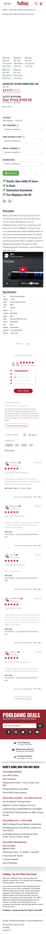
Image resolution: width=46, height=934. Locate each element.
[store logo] (23, 3)
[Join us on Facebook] (8, 732)
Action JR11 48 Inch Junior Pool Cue (22, 10)
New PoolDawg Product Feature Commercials (22, 824)
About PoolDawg (10, 863)
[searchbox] (13, 435)
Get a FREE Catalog (11, 775)
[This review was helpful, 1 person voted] (35, 643)
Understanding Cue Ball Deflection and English (22, 809)
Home (5, 10)
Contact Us (7, 930)
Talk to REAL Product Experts (15, 792)
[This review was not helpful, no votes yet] (39, 497)
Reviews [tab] (19, 343)
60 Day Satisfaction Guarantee (15, 789)
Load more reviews (23, 698)
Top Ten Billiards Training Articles (16, 801)
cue (31, 445)
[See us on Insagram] (16, 732)
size (16, 445)
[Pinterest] (30, 732)
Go (40, 725)
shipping (9, 445)
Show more (9, 450)
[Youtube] (37, 732)
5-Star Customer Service (13, 855)
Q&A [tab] (28, 343)
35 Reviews (16, 90)
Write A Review (23, 391)
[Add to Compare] (10, 201)
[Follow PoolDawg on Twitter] (23, 732)
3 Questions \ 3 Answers (13, 92)
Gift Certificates (9, 779)
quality (24, 445)
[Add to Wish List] (4, 201)
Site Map (6, 927)
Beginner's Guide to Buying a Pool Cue (19, 805)
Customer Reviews (10, 859)
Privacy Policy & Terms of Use (13, 925)
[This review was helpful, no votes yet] (35, 497)
